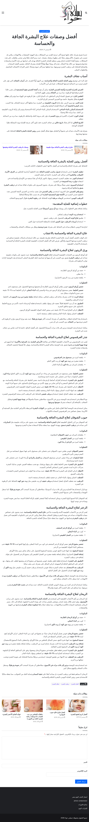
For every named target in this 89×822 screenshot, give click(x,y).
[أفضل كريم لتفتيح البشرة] (77, 705)
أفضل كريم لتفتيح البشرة (79, 714)
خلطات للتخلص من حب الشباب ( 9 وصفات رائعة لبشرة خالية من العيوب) (34, 716)
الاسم (85, 762)
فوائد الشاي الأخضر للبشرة (12, 714)
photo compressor (80, 801)
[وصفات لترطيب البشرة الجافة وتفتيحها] (36, 150)
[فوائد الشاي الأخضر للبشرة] (11, 705)
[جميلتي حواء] (71, 13)
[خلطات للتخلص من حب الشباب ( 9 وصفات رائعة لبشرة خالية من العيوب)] (33, 705)
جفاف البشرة (55, 684)
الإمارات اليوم (83, 808)
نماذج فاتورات (82, 804)
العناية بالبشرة (44, 31)
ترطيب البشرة (65, 684)
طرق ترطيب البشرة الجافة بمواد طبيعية (59, 147)
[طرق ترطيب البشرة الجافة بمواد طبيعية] (80, 150)
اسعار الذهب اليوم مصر (79, 797)
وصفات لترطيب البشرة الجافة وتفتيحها (15, 147)
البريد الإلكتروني (82, 771)
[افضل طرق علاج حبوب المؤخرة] (55, 704)
